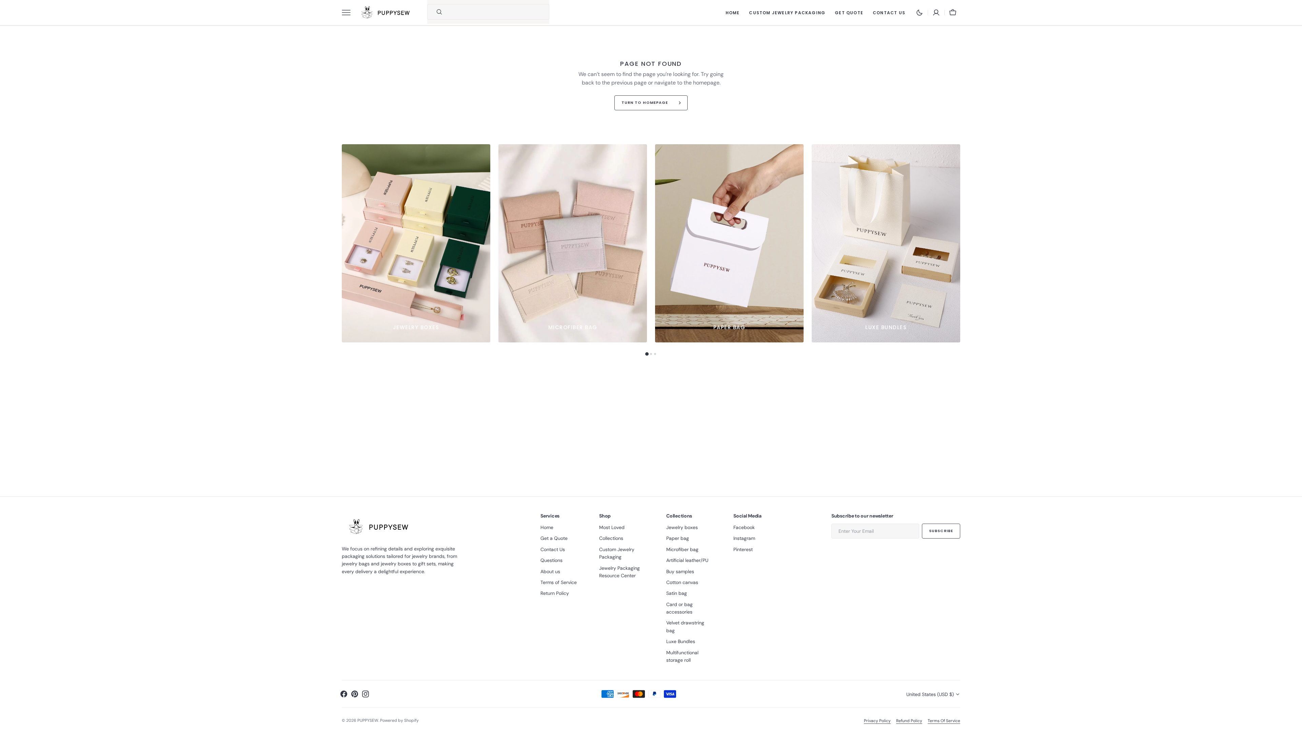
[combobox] (497, 12)
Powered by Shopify (399, 720)
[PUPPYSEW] (385, 12)
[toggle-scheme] (919, 12)
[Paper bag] (729, 243)
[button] (936, 12)
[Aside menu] (348, 12)
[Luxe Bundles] (886, 243)
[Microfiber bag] (572, 243)
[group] (416, 243)
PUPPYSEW (367, 720)
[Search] (436, 11)
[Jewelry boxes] (416, 243)
